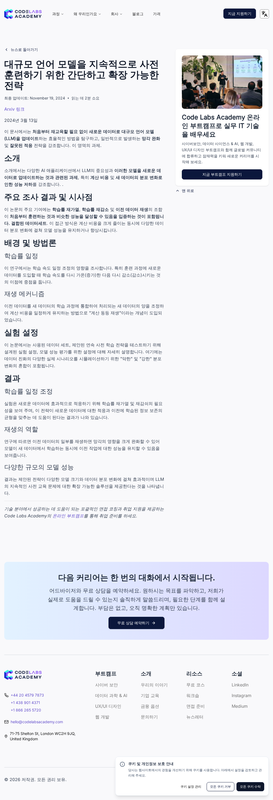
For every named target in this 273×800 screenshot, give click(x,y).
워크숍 (192, 695)
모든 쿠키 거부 (220, 787)
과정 (56, 13)
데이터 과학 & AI (111, 695)
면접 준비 (195, 706)
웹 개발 (102, 716)
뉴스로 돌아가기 (24, 49)
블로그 (137, 13)
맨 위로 (188, 190)
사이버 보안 (106, 684)
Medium (240, 706)
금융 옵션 (150, 706)
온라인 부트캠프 (68, 515)
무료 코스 (195, 684)
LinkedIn (240, 684)
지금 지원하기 (239, 13)
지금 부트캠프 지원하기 (222, 174)
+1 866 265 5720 (26, 710)
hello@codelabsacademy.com (37, 721)
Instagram (241, 695)
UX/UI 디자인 (108, 706)
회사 (114, 13)
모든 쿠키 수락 (250, 787)
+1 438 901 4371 (25, 702)
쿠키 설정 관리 (190, 787)
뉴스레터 (194, 716)
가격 (156, 13)
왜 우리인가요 (85, 13)
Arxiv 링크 (14, 109)
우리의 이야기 (154, 684)
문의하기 (149, 716)
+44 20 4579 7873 (27, 695)
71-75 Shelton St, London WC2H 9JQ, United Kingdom (42, 736)
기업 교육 (150, 695)
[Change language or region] (264, 14)
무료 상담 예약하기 (133, 623)
